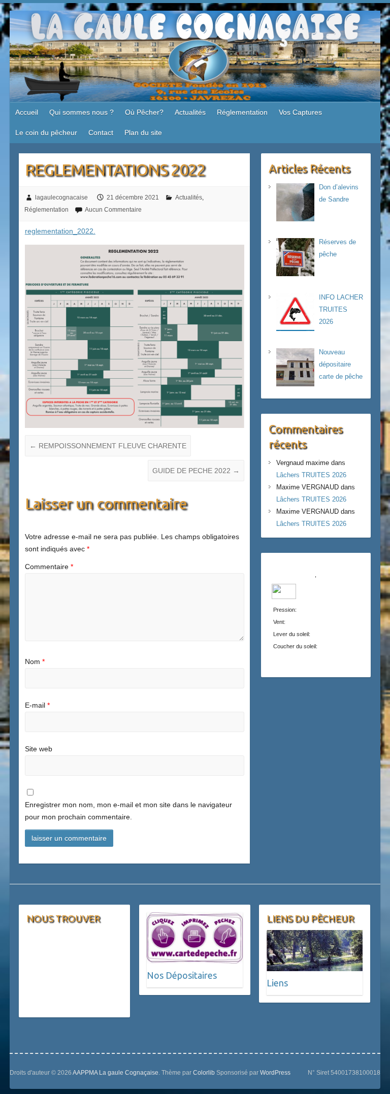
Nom (35, 661)
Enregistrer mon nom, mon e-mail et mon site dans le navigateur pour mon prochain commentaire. (128, 811)
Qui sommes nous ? (81, 112)
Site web (38, 749)
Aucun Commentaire (113, 209)
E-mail (37, 705)
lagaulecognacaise (61, 197)
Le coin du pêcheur (46, 132)
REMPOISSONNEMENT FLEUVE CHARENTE (107, 446)
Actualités (190, 112)
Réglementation (242, 112)
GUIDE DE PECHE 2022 (196, 471)
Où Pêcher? (144, 112)
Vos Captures (300, 112)
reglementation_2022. (60, 231)
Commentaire (49, 566)
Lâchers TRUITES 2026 (311, 475)
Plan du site (143, 132)
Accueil (26, 112)
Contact (100, 132)
